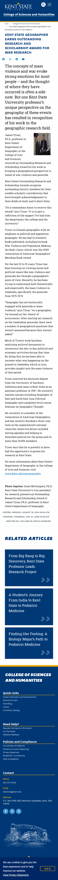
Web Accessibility (11, 758)
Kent (6, 23)
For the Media (9, 731)
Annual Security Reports (14, 745)
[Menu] (49, 5)
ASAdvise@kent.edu (12, 791)
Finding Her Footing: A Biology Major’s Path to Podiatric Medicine (28, 639)
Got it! (47, 868)
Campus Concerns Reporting (16, 749)
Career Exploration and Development (19, 696)
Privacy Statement (11, 752)
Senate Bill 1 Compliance (14, 755)
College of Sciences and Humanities (29, 14)
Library (6, 706)
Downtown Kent (10, 700)
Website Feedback (11, 734)
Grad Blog (7, 703)
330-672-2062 (9, 782)
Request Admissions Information (17, 728)
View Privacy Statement (16, 875)
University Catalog (11, 710)
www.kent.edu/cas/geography (23, 473)
